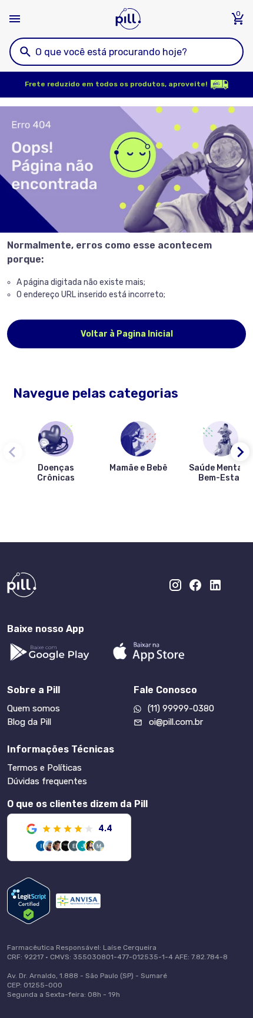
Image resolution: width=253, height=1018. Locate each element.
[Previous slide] (13, 451)
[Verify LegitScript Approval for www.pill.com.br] (28, 901)
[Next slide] (240, 451)
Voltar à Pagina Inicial (127, 334)
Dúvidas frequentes (47, 781)
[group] (55, 454)
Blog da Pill (29, 722)
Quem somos (33, 708)
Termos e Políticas (44, 767)
